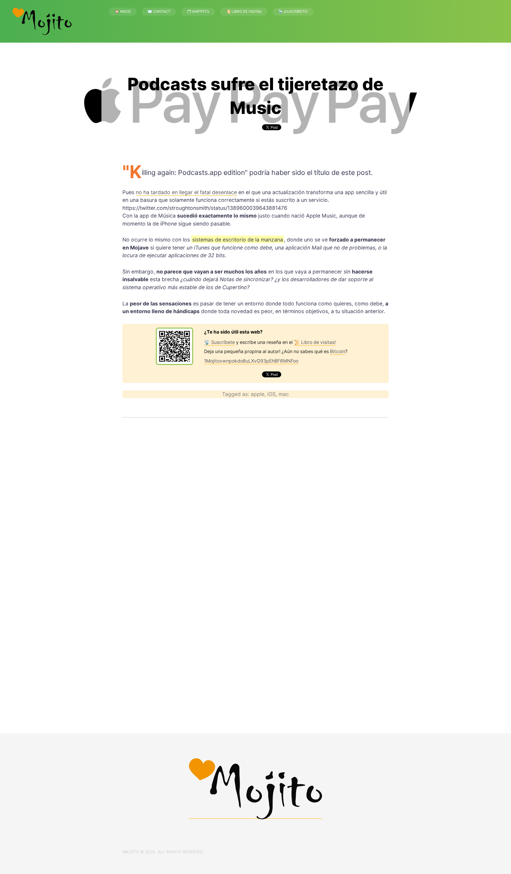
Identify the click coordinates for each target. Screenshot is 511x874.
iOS (271, 394)
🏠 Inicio (123, 11)
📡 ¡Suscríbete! (293, 11)
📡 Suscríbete (219, 342)
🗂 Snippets (198, 11)
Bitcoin (337, 351)
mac (284, 394)
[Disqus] (255, 504)
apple (257, 394)
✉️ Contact (159, 11)
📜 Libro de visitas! (315, 342)
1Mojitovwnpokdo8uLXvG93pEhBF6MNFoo (251, 361)
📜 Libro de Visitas (244, 11)
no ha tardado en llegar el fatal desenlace (186, 192)
